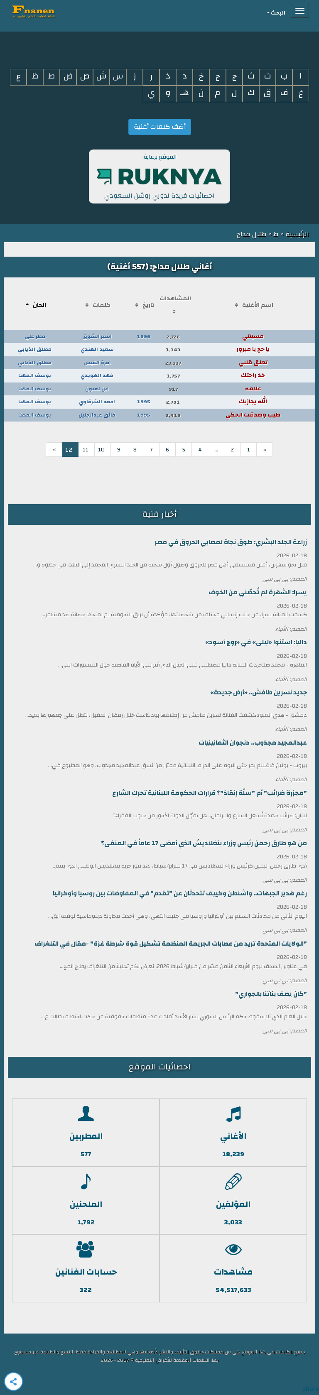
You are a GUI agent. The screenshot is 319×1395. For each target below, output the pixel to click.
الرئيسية (296, 234)
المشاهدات (175, 298)
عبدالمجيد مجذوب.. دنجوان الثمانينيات (253, 743)
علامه (253, 388)
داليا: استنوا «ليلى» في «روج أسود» (256, 642)
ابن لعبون (97, 388)
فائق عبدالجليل (97, 414)
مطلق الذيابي (35, 349)
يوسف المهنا (34, 375)
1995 (143, 401)
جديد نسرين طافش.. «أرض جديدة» (258, 692)
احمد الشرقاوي (97, 401)
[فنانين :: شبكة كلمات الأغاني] (48, 10)
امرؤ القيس (97, 362)
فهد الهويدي (97, 375)
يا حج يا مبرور (253, 349)
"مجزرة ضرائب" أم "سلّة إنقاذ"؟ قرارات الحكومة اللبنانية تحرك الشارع (209, 793)
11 (85, 449)
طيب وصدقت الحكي (253, 414)
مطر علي (35, 336)
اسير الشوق (97, 336)
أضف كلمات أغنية (160, 126)
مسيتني (253, 336)
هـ (184, 93)
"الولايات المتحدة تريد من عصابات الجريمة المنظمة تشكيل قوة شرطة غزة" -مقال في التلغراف (170, 944)
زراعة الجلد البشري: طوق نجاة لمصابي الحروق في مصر (231, 542)
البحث (278, 13)
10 (101, 449)
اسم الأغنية (257, 305)
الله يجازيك (253, 401)
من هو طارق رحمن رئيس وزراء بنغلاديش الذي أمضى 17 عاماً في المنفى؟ (204, 843)
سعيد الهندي (97, 349)
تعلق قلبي (253, 362)
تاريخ (148, 305)
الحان (39, 305)
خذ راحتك (253, 375)
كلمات (101, 305)
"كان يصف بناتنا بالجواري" (271, 994)
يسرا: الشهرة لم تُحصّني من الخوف (258, 592)
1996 (143, 336)
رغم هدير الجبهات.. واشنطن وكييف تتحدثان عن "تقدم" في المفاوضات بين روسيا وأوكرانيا (180, 894)
